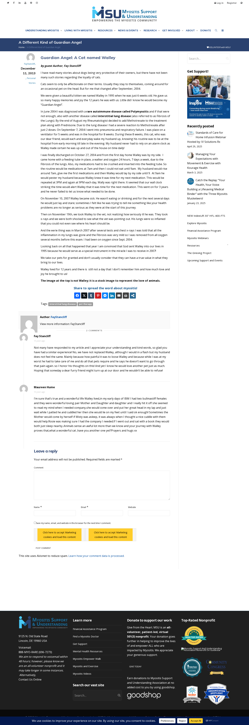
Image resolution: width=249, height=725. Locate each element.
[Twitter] (8, 3)
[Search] (216, 30)
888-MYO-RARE (28, 652)
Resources (105, 30)
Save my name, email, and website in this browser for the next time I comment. (73, 523)
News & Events (128, 30)
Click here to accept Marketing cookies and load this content (59, 535)
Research (150, 30)
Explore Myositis (197, 223)
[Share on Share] (133, 295)
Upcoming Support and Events (205, 260)
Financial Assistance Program (204, 230)
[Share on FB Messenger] (105, 295)
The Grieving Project (199, 253)
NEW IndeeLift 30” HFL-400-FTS (206, 215)
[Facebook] (14, 3)
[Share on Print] (126, 295)
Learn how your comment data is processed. (96, 556)
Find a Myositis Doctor (86, 636)
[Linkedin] (19, 3)
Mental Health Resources (87, 651)
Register (232, 3)
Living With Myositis (79, 30)
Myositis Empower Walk (87, 658)
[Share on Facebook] (77, 295)
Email (83, 507)
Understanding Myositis (42, 30)
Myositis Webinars (198, 238)
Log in (220, 3)
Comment (38, 467)
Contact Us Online (30, 679)
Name (37, 507)
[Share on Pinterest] (98, 295)
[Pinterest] (31, 3)
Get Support (80, 643)
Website (132, 507)
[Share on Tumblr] (91, 295)
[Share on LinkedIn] (112, 295)
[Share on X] (84, 295)
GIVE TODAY (135, 666)
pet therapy (85, 304)
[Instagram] (37, 3)
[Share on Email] (119, 295)
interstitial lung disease (62, 304)
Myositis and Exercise (85, 666)
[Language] (241, 3)
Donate (205, 30)
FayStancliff (59, 317)
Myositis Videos (82, 673)
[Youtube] (25, 3)
